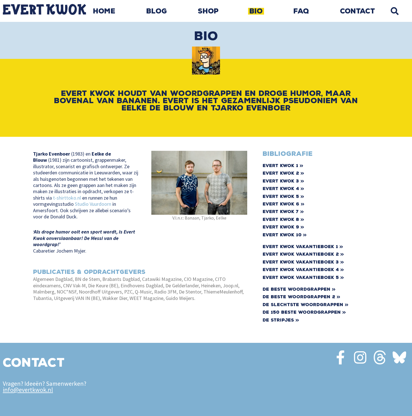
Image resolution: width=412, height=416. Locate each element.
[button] (395, 11)
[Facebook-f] (340, 357)
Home (104, 11)
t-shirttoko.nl (67, 198)
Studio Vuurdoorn (93, 204)
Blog (156, 11)
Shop (208, 11)
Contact (357, 11)
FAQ (301, 11)
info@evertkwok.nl (28, 390)
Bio (256, 11)
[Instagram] (360, 357)
